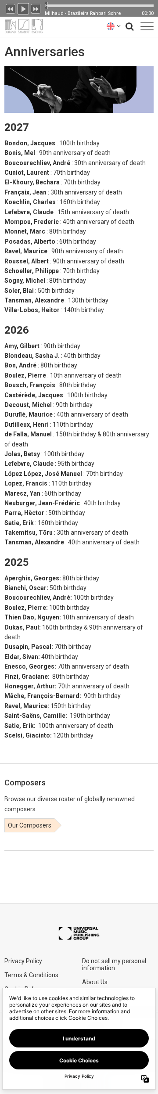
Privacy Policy (23, 960)
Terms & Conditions (31, 975)
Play (23, 8)
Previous (10, 8)
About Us (95, 982)
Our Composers (29, 825)
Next (36, 8)
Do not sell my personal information (114, 964)
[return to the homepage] (21, 26)
